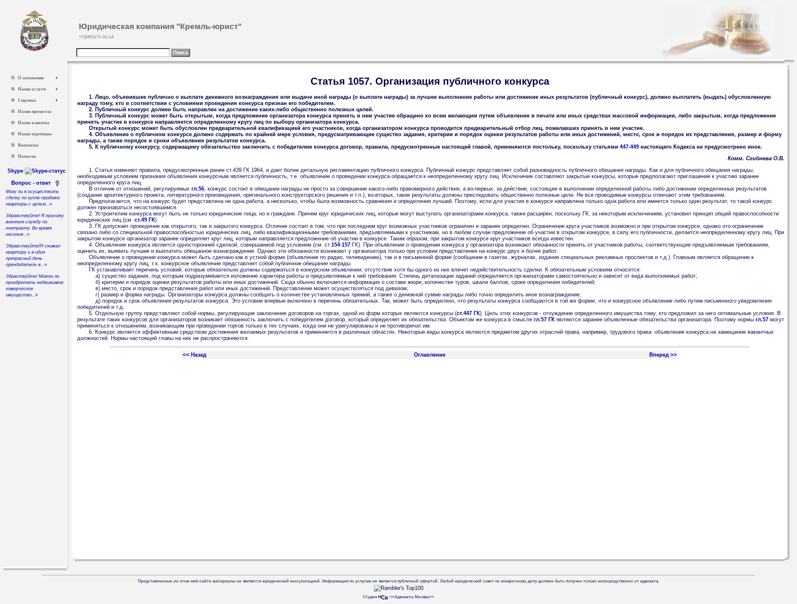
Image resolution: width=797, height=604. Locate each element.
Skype (16, 171)
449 (634, 147)
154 (335, 245)
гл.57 (761, 319)
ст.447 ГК (468, 313)
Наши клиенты (33, 122)
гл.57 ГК (544, 319)
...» (33, 197)
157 (346, 245)
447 (624, 147)
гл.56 (197, 189)
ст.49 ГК (144, 220)
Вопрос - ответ (32, 183)
